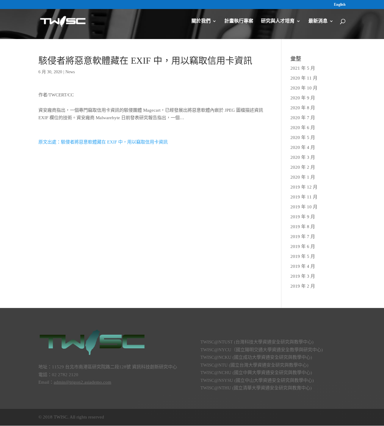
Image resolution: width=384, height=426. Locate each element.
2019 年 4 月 (302, 266)
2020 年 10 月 (303, 88)
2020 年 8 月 (302, 107)
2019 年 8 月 (302, 226)
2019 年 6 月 (302, 246)
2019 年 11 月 (303, 197)
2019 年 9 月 (302, 216)
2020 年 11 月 (303, 78)
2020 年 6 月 (302, 127)
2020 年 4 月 (302, 147)
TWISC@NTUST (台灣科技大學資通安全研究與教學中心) (257, 342)
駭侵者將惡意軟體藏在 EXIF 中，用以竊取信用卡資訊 (145, 60)
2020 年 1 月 (302, 177)
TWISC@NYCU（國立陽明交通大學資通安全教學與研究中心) (261, 349)
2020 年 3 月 (302, 157)
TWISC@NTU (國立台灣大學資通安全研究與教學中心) (254, 365)
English (340, 5)
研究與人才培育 (278, 21)
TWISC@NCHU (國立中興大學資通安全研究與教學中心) (256, 372)
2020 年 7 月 (302, 117)
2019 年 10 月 (303, 206)
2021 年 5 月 (302, 68)
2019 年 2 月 (302, 286)
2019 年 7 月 (302, 236)
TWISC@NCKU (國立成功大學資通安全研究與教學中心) (256, 357)
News (70, 72)
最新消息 (318, 21)
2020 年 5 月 (302, 137)
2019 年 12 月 (303, 187)
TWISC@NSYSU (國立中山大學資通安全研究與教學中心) (257, 380)
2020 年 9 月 (302, 97)
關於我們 (201, 21)
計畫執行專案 (238, 21)
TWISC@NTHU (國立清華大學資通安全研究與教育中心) (256, 387)
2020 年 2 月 (302, 167)
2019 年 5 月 (302, 256)
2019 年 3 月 (302, 276)
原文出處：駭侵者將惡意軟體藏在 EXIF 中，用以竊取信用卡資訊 (103, 142)
